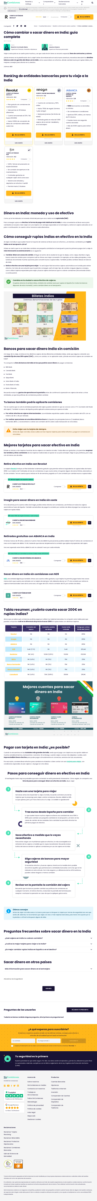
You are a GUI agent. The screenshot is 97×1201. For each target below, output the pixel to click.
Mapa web (31, 1116)
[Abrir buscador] (92, 3)
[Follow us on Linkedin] (18, 1086)
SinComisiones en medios (36, 1085)
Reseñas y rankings (29, 3)
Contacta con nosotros (36, 1089)
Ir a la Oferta (80, 135)
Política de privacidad (35, 1105)
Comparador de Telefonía (57, 1106)
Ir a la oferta (85, 17)
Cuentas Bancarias (45, 26)
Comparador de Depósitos (57, 1100)
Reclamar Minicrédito (12, 1138)
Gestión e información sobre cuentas (64, 26)
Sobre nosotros (33, 1082)
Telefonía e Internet (58, 1089)
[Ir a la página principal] (12, 2)
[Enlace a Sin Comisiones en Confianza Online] (13, 1164)
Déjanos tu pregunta (80, 1010)
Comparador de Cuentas (60, 1096)
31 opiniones (54, 17)
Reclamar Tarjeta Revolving (10, 1133)
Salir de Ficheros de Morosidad (11, 1155)
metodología (12, 11)
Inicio (35, 26)
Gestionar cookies (34, 1119)
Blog (82, 3)
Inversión (54, 1092)
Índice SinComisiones (35, 1098)
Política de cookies (34, 1109)
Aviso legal (31, 1112)
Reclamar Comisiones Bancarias (12, 1149)
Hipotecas (55, 1085)
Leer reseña (19, 143)
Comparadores (48, 3)
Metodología (32, 1102)
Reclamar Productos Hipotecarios (11, 1142)
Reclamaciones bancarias (64, 3)
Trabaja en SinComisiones (32, 1093)
